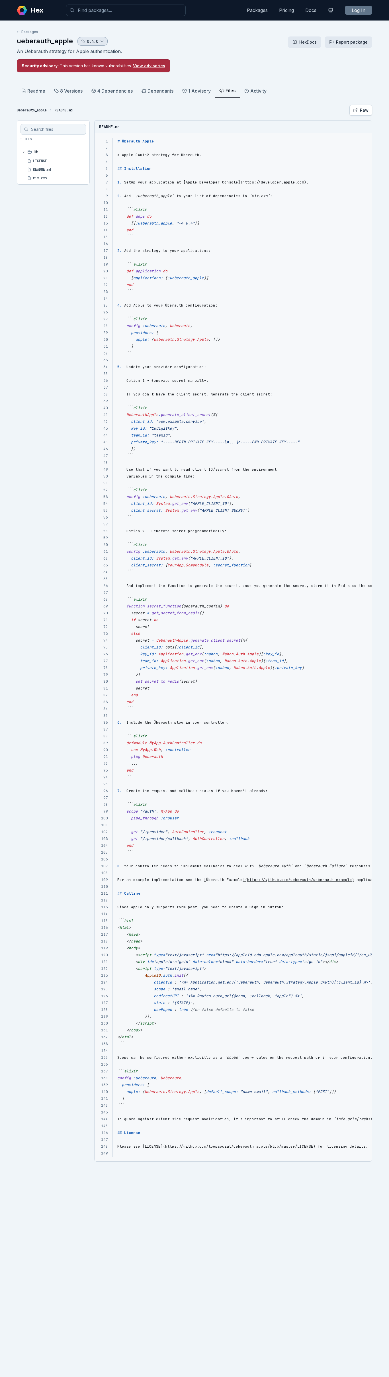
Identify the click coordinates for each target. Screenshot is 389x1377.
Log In (358, 10)
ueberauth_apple (45, 41)
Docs (310, 10)
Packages (257, 10)
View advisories (149, 65)
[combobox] (126, 10)
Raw (364, 110)
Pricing (286, 10)
